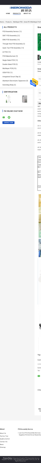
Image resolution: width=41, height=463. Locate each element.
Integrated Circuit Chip (10, 77)
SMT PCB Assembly (9, 36)
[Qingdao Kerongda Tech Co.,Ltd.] (20, 9)
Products (17, 13)
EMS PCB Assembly (9, 40)
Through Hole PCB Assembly (12, 44)
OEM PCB (5, 72)
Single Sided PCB (8, 60)
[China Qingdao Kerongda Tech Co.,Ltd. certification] (8, 99)
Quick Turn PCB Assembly (11, 48)
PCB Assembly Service (10, 31)
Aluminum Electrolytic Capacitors (14, 81)
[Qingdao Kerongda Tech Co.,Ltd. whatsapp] (10, 117)
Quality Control (5, 439)
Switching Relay (8, 85)
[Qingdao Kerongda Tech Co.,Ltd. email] (4, 117)
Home (8, 13)
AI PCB (4, 52)
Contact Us (3, 441)
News (2, 444)
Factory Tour (4, 436)
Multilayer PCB (17, 22)
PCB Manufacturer (9, 56)
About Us (27, 13)
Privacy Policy (7, 458)
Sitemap (3, 447)
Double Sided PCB (8, 64)
